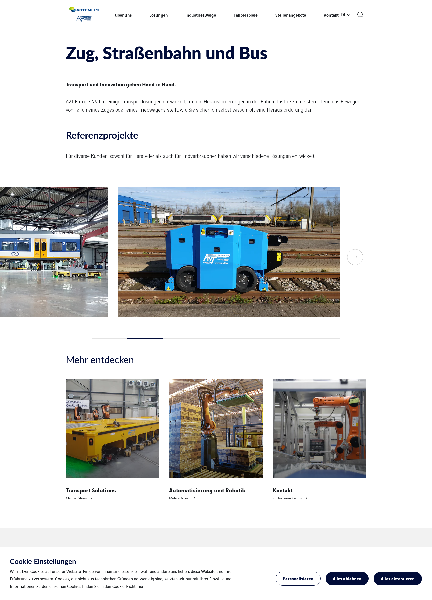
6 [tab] (286, 338)
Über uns (123, 15)
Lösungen (159, 15)
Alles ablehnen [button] (347, 579)
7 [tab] (322, 338)
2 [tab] (145, 338)
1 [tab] (110, 338)
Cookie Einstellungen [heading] (43, 561)
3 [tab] (180, 338)
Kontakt (331, 15)
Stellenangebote (291, 15)
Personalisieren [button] (298, 579)
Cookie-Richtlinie (127, 586)
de (343, 15)
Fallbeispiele (246, 15)
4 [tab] (216, 338)
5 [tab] (251, 338)
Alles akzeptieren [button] (398, 579)
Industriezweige (201, 15)
